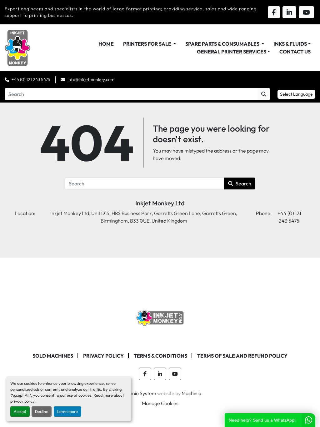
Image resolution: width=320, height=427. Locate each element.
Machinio (191, 393)
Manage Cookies (160, 403)
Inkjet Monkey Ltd (160, 203)
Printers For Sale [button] (147, 44)
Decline (41, 411)
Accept (20, 411)
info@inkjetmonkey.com (91, 79)
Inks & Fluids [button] (290, 44)
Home (106, 44)
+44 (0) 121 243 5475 (31, 79)
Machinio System (137, 393)
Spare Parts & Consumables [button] (222, 44)
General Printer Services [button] (231, 51)
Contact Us (295, 51)
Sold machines (52, 356)
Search (243, 183)
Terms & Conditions (160, 356)
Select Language (296, 94)
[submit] (264, 94)
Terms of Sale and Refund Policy (242, 356)
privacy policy (22, 401)
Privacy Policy (103, 356)
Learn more (67, 411)
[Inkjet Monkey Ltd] (160, 317)
